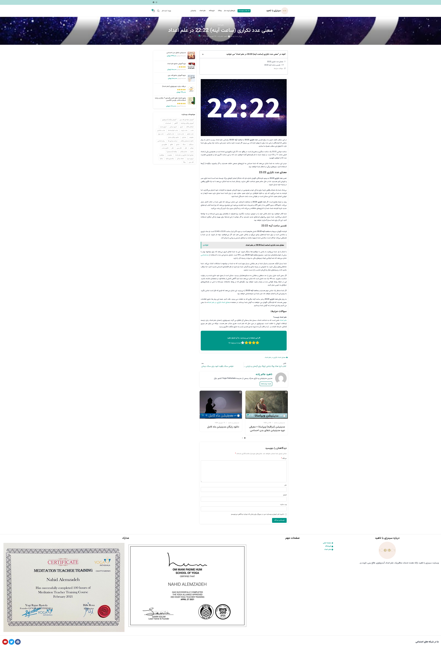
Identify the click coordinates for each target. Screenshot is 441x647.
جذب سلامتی (161, 130)
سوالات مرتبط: (278, 68)
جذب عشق (190, 134)
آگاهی (176, 123)
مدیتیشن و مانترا (279, 423)
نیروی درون (190, 159)
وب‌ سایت (283, 504)
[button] (203, 54)
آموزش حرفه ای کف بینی (187, 120)
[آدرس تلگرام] (153, 2)
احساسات (168, 123)
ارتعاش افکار (190, 127)
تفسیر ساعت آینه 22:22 (272, 65)
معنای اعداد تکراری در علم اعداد (219, 302)
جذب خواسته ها (173, 130)
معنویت (169, 155)
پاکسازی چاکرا (170, 159)
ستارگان (191, 144)
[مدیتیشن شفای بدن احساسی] (191, 55)
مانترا (192, 151)
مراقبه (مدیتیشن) (172, 151)
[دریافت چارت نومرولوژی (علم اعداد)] (191, 89)
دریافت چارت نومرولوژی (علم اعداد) (174, 86)
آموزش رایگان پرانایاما (187, 123)
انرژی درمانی (173, 127)
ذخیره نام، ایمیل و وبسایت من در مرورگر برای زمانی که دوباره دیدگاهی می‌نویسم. (257, 514)
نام (286, 485)
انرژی (181, 127)
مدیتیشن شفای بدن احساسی (176, 53)
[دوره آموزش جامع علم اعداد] (191, 67)
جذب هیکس (170, 134)
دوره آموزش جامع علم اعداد (176, 64)
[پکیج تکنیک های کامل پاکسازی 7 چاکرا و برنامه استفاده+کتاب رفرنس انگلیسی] (191, 102)
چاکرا (161, 159)
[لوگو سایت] (277, 11)
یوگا (184, 162)
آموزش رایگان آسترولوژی (169, 120)
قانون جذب (165, 148)
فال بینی (179, 148)
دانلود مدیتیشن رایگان (187, 141)
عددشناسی (205, 255)
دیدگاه (284, 458)
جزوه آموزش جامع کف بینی (177, 75)
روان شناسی (161, 141)
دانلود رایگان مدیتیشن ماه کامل (223, 427)
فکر (173, 148)
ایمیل (285, 495)
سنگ (184, 144)
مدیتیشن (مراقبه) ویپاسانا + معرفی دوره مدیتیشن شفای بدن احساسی (267, 428)
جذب (192, 130)
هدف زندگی (180, 159)
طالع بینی (164, 144)
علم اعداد (220, 25)
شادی (177, 144)
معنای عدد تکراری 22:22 (275, 61)
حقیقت (191, 137)
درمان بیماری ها (172, 141)
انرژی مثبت (163, 127)
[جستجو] (158, 10)
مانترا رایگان (183, 151)
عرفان (192, 148)
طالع (171, 144)
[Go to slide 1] (244, 438)
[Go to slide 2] (242, 438)
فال (186, 148)
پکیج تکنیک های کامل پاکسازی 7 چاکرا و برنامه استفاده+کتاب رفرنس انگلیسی (170, 99)
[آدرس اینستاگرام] (156, 2)
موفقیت (161, 155)
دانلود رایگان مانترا (173, 137)
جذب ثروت (184, 130)
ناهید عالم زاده (222, 36)
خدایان (184, 137)
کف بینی (191, 162)
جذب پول (161, 134)
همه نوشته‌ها (266, 384)
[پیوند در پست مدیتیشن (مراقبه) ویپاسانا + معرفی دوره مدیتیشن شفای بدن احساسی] (266, 405)
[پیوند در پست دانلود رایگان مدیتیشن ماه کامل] (221, 405)
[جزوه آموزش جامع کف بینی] (191, 78)
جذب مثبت (180, 134)
